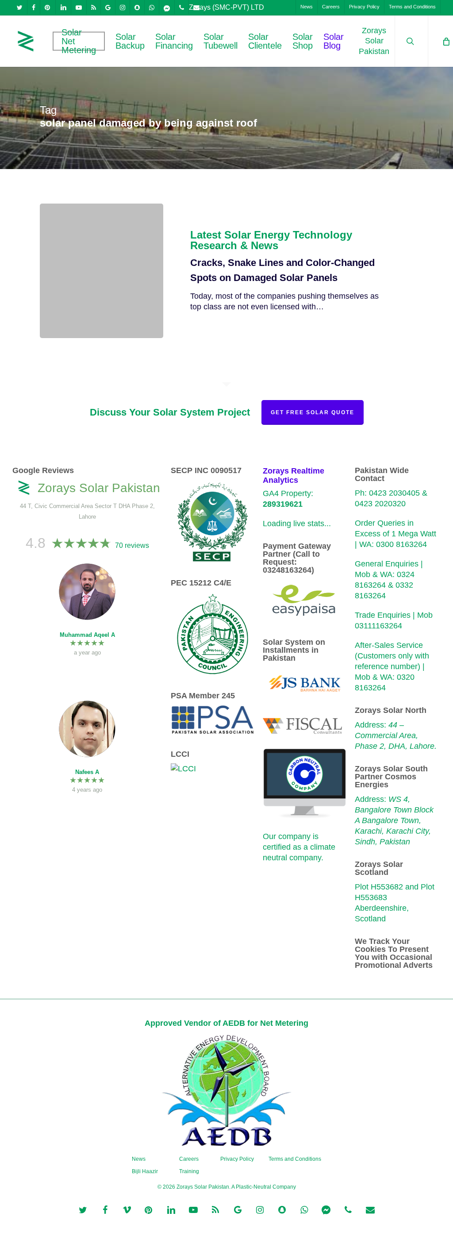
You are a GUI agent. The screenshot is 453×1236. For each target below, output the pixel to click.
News (139, 1159)
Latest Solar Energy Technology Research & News (271, 240)
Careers (189, 1159)
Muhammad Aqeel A (87, 634)
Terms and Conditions (295, 1159)
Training (189, 1171)
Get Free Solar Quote (312, 412)
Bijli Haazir (145, 1171)
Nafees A (87, 772)
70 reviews (132, 545)
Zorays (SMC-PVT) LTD (226, 7)
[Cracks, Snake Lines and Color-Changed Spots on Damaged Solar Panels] (101, 271)
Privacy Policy (237, 1159)
